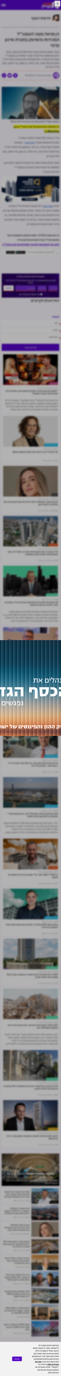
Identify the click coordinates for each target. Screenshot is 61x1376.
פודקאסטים (53, 383)
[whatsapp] (4, 75)
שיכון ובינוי (30, 142)
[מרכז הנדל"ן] (50, 5)
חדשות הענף (53, 545)
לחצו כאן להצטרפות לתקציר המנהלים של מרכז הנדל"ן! (30, 244)
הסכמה (17, 1359)
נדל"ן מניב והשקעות (51, 445)
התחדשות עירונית (52, 595)
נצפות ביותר (54, 1202)
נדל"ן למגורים (53, 706)
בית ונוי (55, 495)
